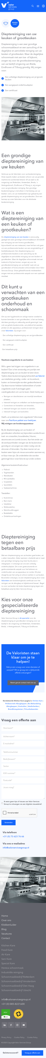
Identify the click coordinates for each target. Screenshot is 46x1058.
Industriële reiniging (12, 972)
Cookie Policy (19, 1037)
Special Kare (8, 963)
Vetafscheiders (33, 706)
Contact (5, 938)
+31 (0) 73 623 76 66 (13, 837)
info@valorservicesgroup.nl (16, 848)
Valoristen (9, 331)
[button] (38, 5)
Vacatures (6, 934)
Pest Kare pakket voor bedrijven (22, 420)
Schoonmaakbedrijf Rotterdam (17, 977)
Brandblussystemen (15, 709)
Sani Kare (6, 959)
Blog (3, 929)
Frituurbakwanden (31, 709)
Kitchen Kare (37, 701)
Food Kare (7, 950)
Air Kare (5, 954)
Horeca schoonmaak (12, 968)
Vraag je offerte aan (32, 1053)
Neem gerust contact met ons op (23, 683)
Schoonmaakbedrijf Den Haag (17, 986)
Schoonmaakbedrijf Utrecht (16, 990)
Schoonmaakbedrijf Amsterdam (18, 981)
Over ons (6, 920)
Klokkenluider (8, 925)
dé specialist (24, 618)
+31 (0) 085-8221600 (13, 1004)
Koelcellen (22, 706)
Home (4, 916)
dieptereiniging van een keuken (16, 237)
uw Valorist (39, 376)
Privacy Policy (6, 1037)
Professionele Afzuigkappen (16, 704)
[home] (8, 6)
